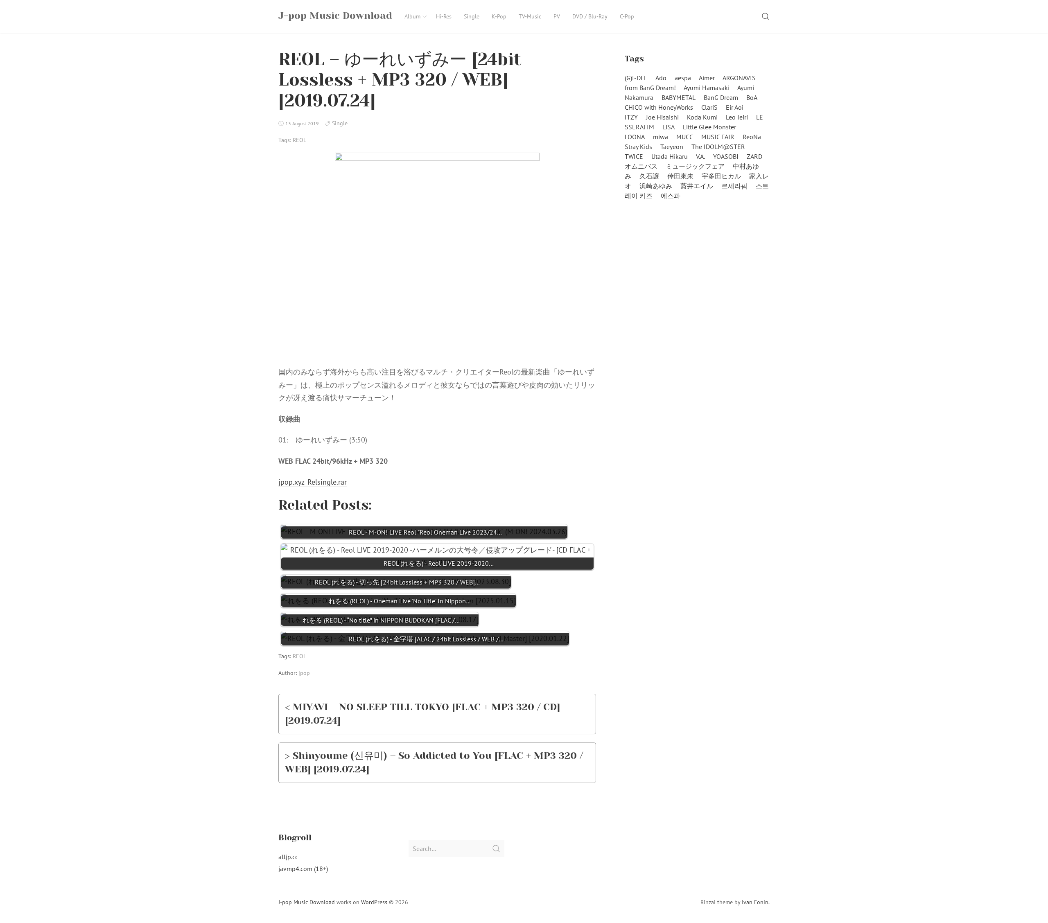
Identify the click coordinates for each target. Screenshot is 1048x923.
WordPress (374, 902)
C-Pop (627, 16)
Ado (660, 78)
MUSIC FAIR (717, 137)
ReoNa (752, 137)
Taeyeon (671, 146)
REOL (299, 140)
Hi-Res (444, 16)
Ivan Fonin (755, 902)
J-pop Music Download (306, 902)
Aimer (707, 78)
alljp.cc (288, 857)
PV (556, 16)
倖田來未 (680, 176)
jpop (304, 673)
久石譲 (649, 176)
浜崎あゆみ (655, 186)
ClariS (709, 107)
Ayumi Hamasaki (707, 87)
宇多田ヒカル (721, 176)
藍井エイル (696, 186)
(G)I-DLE (636, 78)
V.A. (700, 156)
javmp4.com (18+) (303, 868)
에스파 (670, 196)
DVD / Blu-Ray (590, 16)
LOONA (635, 137)
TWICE (634, 156)
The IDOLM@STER (718, 146)
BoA (751, 97)
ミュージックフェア (695, 166)
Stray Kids (638, 146)
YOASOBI (726, 156)
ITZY (631, 117)
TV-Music (530, 16)
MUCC (684, 137)
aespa (683, 78)
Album (412, 16)
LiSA (668, 127)
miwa (660, 137)
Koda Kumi (702, 117)
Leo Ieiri (737, 117)
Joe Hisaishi (662, 117)
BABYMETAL (679, 97)
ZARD (754, 156)
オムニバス (641, 166)
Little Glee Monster (709, 127)
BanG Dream (721, 97)
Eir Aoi (734, 107)
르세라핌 (734, 186)
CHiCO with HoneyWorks (659, 107)
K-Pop (499, 16)
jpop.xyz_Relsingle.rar (312, 482)
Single (471, 16)
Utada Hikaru (669, 156)
